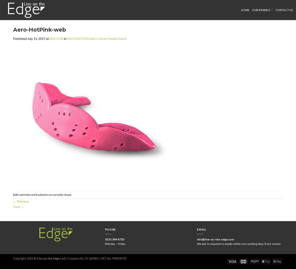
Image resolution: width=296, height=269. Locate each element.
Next (18, 206)
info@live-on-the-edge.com (215, 239)
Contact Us (284, 10)
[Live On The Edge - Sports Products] (28, 10)
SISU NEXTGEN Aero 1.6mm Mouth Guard (96, 38)
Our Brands (261, 10)
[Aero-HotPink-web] (93, 116)
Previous (21, 201)
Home (245, 10)
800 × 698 (56, 38)
